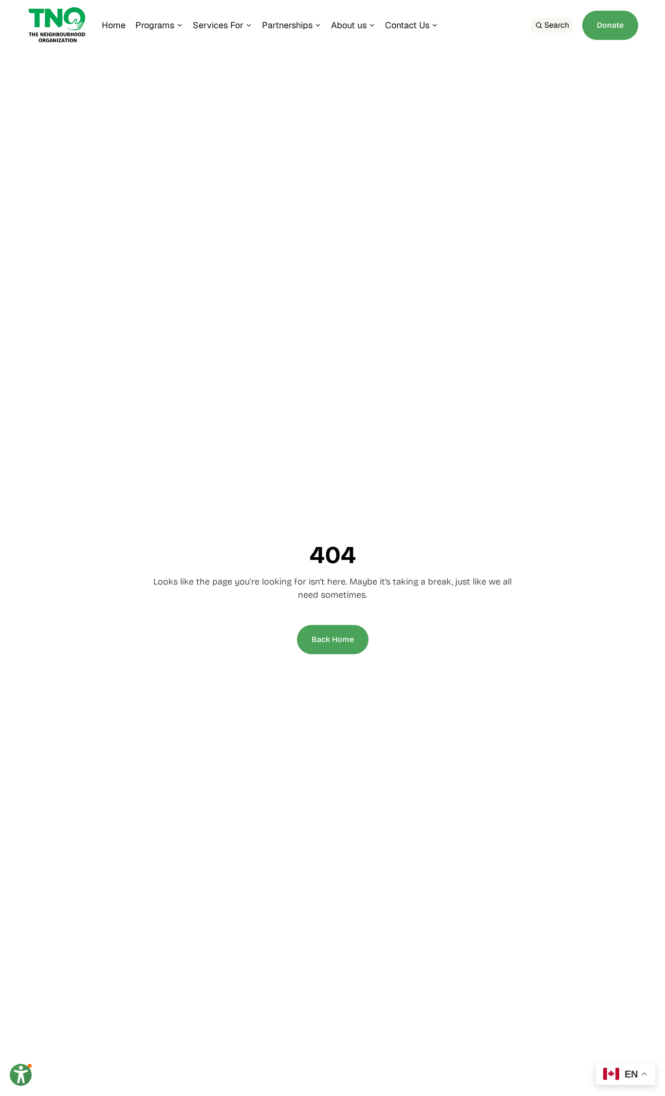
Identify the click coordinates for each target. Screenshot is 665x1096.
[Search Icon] (552, 25)
